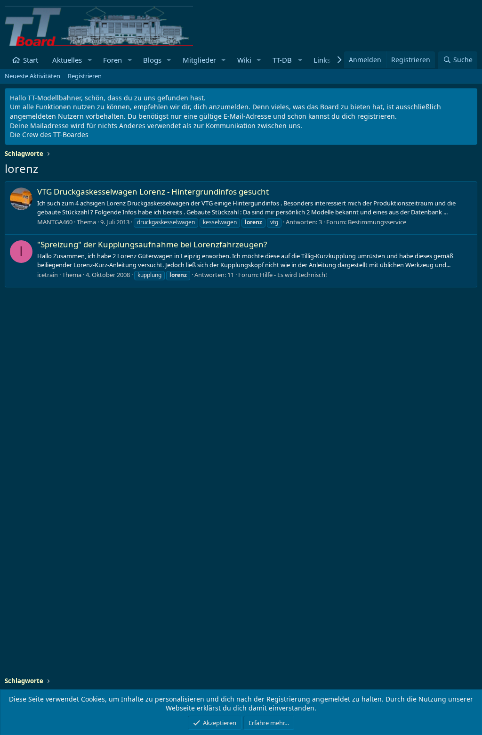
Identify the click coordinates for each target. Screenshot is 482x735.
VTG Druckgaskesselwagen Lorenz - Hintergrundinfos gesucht (153, 191)
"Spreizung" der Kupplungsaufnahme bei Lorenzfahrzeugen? (152, 244)
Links (321, 60)
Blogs (152, 60)
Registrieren (85, 76)
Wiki (244, 60)
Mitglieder (199, 60)
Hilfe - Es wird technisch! (293, 274)
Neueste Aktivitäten (32, 76)
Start (30, 60)
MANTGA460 (54, 222)
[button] (89, 60)
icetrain (47, 274)
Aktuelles (67, 60)
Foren (112, 60)
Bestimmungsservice (377, 222)
